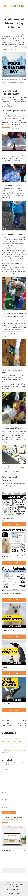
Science (14, 29)
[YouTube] (14, 889)
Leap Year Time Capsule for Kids (21, 723)
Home (8, 882)
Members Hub (14, 886)
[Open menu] (14, 13)
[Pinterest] (20, 889)
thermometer (6, 127)
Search (25, 850)
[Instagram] (11, 889)
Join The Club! (9, 884)
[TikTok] (17, 889)
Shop (19, 882)
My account (19, 884)
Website (4, 807)
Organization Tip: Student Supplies (7, 723)
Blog (14, 882)
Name (4, 792)
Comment (5, 769)
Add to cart (14, 524)
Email (4, 800)
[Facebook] (7, 889)
